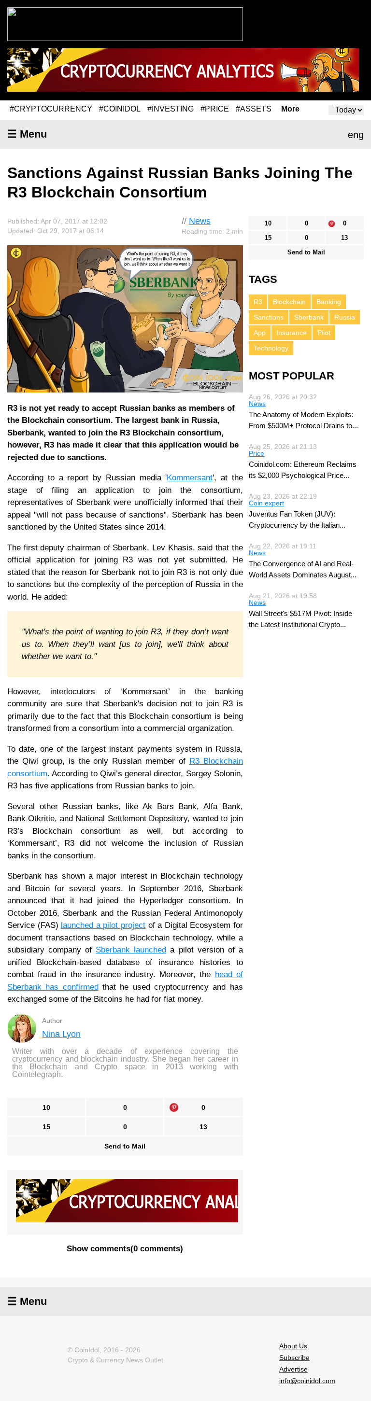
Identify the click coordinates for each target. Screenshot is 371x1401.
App (260, 332)
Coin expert (266, 503)
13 (203, 1127)
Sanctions (269, 317)
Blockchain (289, 302)
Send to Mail (124, 1146)
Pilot (323, 332)
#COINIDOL (120, 109)
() (125, 1248)
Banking (328, 302)
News (200, 221)
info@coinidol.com (307, 1381)
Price (256, 453)
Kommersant (190, 477)
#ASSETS (253, 109)
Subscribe (294, 1357)
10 (46, 1107)
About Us (293, 1346)
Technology (271, 348)
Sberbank (309, 317)
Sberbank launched (131, 949)
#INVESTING (170, 109)
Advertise (293, 1369)
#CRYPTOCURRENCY (51, 109)
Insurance (291, 332)
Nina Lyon (61, 1034)
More (290, 109)
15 (46, 1127)
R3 (258, 302)
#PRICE (214, 109)
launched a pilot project (103, 925)
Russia (344, 317)
